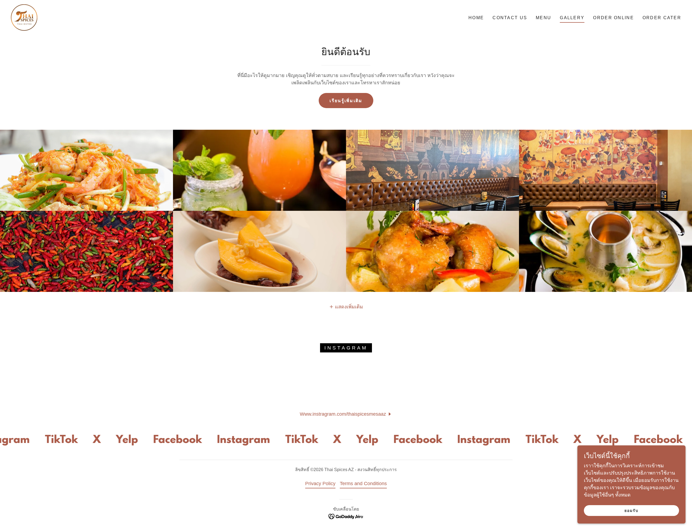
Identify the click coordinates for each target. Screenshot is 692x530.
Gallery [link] (572, 17)
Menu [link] (543, 17)
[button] (346, 307)
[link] (24, 17)
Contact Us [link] (510, 17)
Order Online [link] (613, 17)
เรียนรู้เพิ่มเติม (346, 100)
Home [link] (476, 17)
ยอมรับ (631, 510)
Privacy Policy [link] (320, 483)
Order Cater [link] (662, 17)
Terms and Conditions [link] (363, 483)
